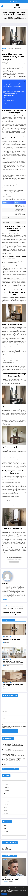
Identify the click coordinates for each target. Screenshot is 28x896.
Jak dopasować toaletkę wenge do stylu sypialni (13, 97)
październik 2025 (7, 804)
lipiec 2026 (6, 781)
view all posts (4, 599)
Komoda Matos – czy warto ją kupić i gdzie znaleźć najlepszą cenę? (13, 685)
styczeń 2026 (6, 796)
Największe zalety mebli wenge (10, 104)
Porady (5, 834)
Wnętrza (5, 836)
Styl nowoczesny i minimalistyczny (11, 98)
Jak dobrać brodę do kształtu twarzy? (11, 741)
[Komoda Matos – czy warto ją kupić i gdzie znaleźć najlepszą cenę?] (14, 675)
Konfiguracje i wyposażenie (9, 95)
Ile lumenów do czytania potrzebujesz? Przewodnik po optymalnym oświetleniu (13, 607)
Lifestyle (5, 825)
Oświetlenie (6, 831)
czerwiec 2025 (7, 816)
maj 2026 (6, 784)
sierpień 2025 (6, 810)
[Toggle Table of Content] (23, 81)
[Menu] (2, 6)
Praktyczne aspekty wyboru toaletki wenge (12, 84)
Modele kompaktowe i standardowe (11, 93)
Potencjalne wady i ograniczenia (10, 105)
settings (10, 891)
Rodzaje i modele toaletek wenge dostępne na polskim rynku (13, 92)
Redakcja (11, 48)
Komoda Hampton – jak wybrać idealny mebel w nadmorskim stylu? (13, 661)
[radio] (10, 562)
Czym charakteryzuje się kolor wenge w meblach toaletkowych (12, 87)
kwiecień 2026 (6, 787)
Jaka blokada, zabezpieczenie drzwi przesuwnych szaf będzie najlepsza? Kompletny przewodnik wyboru (12, 639)
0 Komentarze (5, 50)
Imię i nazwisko (5, 711)
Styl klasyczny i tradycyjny (9, 100)
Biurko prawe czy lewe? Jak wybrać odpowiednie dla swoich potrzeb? (12, 613)
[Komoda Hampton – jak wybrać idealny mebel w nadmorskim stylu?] (14, 652)
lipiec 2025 (6, 813)
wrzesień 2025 (6, 807)
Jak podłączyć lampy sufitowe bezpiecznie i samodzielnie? (16, 878)
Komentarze (4, 699)
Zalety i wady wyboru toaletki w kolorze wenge (12, 103)
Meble (4, 48)
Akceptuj (4, 893)
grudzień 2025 (7, 799)
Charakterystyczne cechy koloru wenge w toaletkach (14, 88)
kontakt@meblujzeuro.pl (6, 849)
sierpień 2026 (6, 779)
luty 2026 (5, 793)
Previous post (5, 605)
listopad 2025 (6, 801)
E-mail (3, 718)
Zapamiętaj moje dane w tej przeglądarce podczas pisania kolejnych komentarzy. (14, 727)
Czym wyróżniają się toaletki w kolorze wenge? (12, 83)
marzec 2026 (6, 790)
